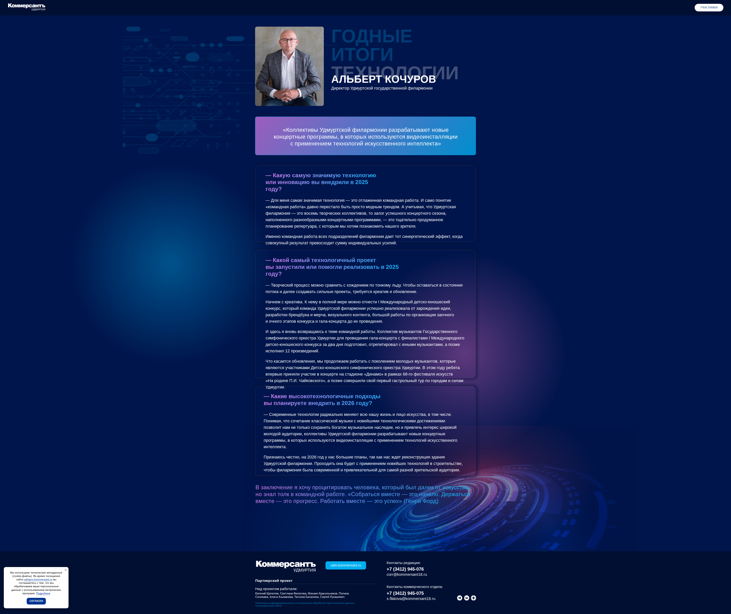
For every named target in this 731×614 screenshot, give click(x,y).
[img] (473, 597)
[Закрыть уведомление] (66, 570)
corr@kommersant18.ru (407, 574)
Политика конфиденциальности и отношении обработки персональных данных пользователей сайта (304, 604)
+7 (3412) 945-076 (405, 569)
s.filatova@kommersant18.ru (411, 599)
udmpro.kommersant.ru (38, 579)
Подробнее (43, 593)
